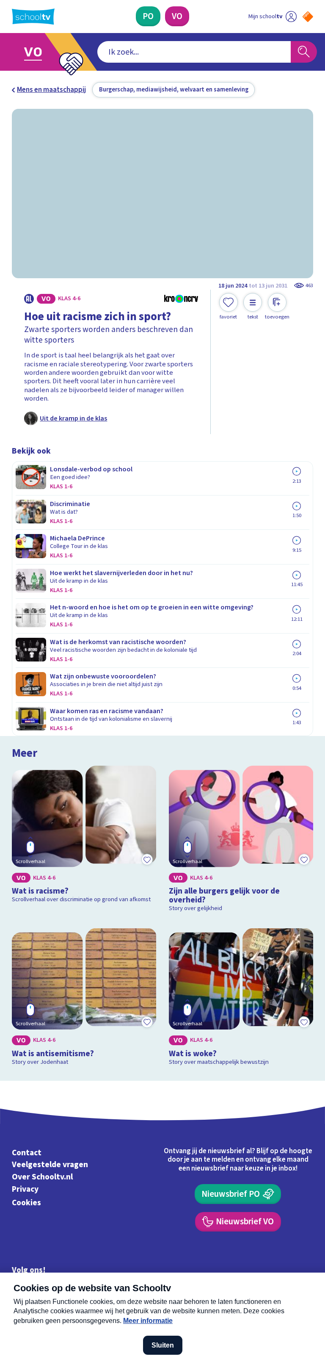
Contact (26, 1153)
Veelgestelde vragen (50, 1165)
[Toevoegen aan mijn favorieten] (147, 859)
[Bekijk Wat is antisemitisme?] (84, 998)
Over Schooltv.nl (42, 1177)
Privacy (25, 1189)
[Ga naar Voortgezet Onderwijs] (39, 52)
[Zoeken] (304, 52)
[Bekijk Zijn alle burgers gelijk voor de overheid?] (241, 841)
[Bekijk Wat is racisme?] (84, 841)
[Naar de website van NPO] (308, 16)
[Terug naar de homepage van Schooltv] (33, 16)
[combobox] (194, 52)
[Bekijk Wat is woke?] (241, 998)
